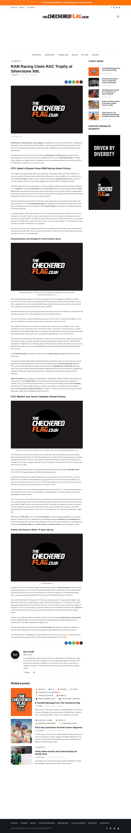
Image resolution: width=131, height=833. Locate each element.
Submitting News (63, 823)
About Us (14, 7)
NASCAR (75, 55)
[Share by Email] (81, 82)
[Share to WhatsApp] (73, 82)
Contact (22, 7)
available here (65, 635)
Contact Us (14, 823)
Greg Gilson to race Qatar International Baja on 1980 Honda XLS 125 (110, 114)
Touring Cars (63, 55)
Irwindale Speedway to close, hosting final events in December (110, 80)
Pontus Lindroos (40, 757)
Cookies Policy (104, 823)
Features (95, 55)
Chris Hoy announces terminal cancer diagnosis (58, 727)
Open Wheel (36, 55)
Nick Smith (15, 75)
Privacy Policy (92, 823)
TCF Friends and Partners (47, 823)
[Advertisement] (65, 37)
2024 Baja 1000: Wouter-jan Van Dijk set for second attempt (110, 92)
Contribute (24, 823)
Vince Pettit (39, 706)
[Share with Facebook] (66, 82)
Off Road (84, 55)
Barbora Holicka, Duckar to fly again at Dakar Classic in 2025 (111, 103)
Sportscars (49, 55)
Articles (27, 672)
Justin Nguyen (40, 730)
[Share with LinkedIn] (70, 82)
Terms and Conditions (78, 823)
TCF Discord (31, 7)
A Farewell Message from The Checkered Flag (57, 703)
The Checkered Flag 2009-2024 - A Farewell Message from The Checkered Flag (66, 3)
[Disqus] (47, 792)
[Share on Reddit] (77, 82)
